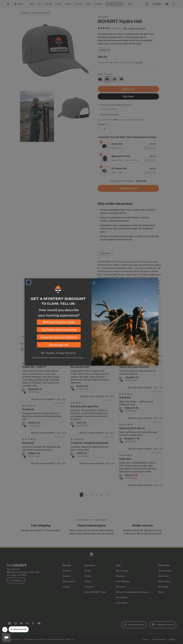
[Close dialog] (28, 282)
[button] (58, 323)
